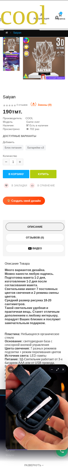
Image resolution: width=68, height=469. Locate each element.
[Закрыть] (63, 369)
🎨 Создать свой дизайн (24, 200)
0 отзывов (22, 105)
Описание (34, 226)
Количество (10, 156)
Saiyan (17, 32)
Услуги (10, 454)
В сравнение (46, 185)
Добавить (8, 142)
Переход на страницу (37, 444)
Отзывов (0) (35, 237)
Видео (37, 248)
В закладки (19, 185)
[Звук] (11, 369)
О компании (13, 459)
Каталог (10, 450)
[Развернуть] (57, 369)
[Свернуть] (52, 369)
